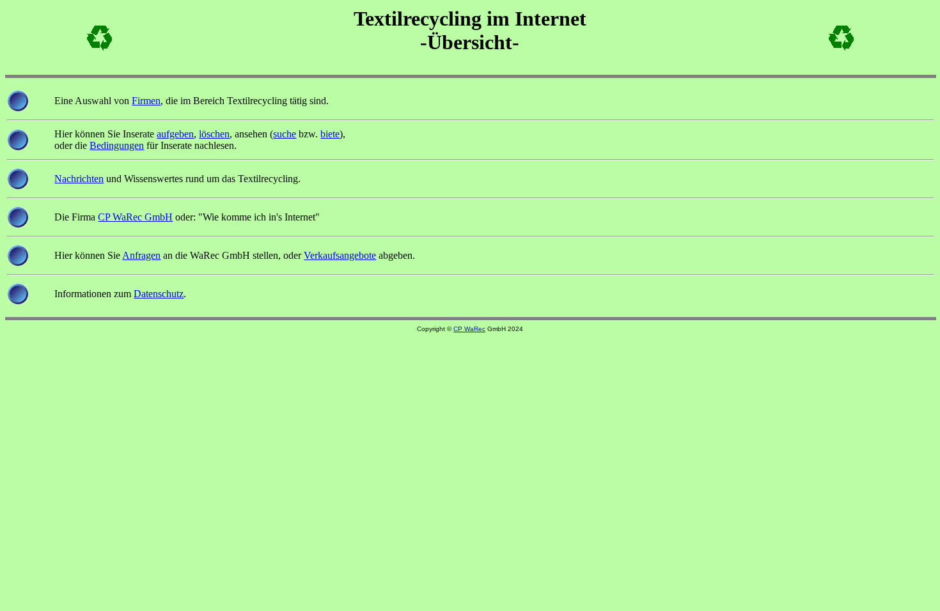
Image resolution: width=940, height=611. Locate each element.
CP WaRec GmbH (135, 217)
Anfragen (141, 255)
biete (330, 133)
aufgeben (175, 133)
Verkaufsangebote (340, 255)
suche (284, 133)
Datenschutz (159, 293)
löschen (214, 133)
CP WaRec (469, 328)
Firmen (146, 100)
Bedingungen (117, 145)
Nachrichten (79, 178)
